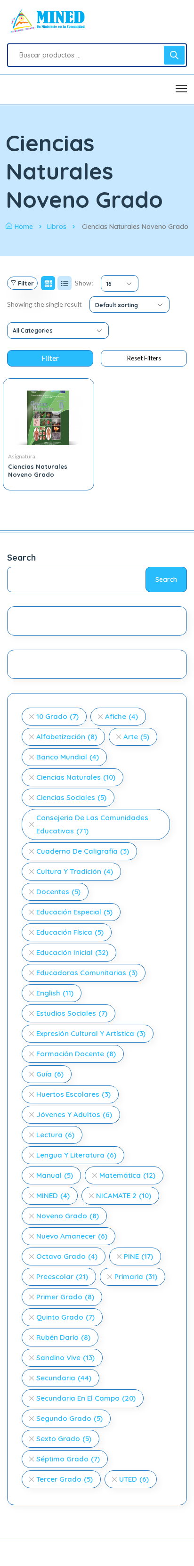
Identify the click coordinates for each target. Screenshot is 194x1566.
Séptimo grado (68, 1458)
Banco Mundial (67, 756)
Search (21, 557)
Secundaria (63, 1377)
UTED (134, 1479)
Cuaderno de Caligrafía (82, 851)
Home (24, 226)
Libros (56, 226)
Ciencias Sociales (71, 797)
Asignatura (21, 456)
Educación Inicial (72, 952)
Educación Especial (74, 911)
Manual (54, 1175)
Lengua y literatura (76, 1154)
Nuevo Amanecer (71, 1236)
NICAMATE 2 (123, 1195)
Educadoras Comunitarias (86, 972)
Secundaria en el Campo (86, 1398)
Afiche (121, 716)
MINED (53, 1195)
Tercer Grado (64, 1479)
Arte (136, 736)
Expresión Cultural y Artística (91, 1033)
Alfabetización (66, 736)
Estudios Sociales (71, 1013)
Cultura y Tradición (74, 871)
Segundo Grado (69, 1418)
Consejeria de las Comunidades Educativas (92, 824)
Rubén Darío (63, 1337)
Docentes (58, 891)
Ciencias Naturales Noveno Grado (37, 470)
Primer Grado (65, 1296)
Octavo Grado (66, 1256)
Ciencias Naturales (75, 777)
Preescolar (62, 1276)
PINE (138, 1256)
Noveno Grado (67, 1215)
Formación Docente (76, 1053)
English (54, 992)
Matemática (127, 1175)
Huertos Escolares (73, 1094)
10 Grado (57, 716)
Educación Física (70, 932)
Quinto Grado (65, 1317)
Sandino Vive (65, 1357)
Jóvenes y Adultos (74, 1114)
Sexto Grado (63, 1438)
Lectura (55, 1134)
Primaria (135, 1276)
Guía (50, 1073)
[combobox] (119, 283)
